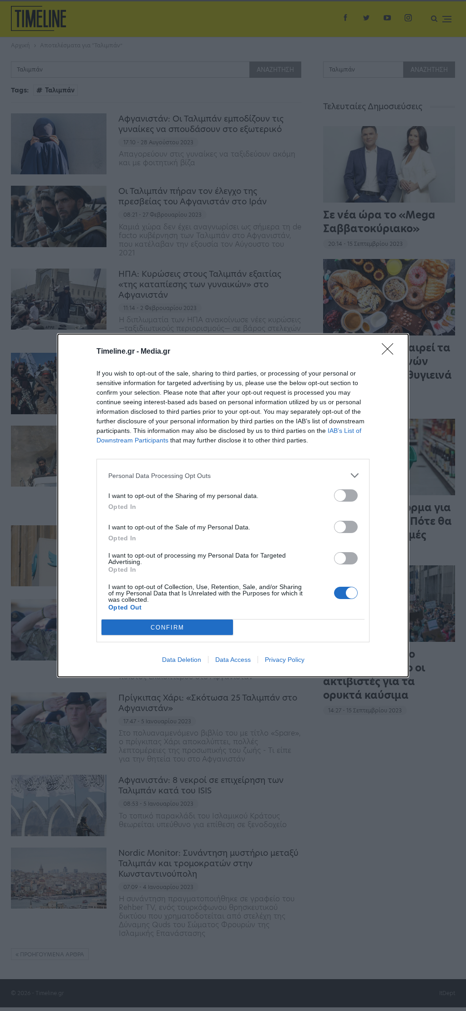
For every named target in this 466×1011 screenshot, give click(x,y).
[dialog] (233, 505)
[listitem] (233, 475)
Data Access (233, 659)
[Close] (390, 352)
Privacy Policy (284, 659)
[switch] (346, 495)
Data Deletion (181, 659)
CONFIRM (167, 627)
